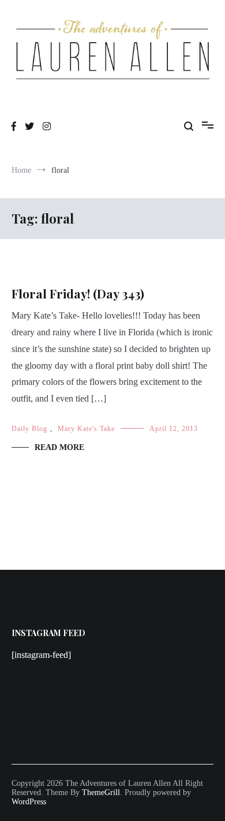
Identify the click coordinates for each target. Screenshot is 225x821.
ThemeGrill (101, 792)
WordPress (29, 801)
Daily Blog (29, 429)
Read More (59, 447)
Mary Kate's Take (86, 429)
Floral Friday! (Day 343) (78, 293)
